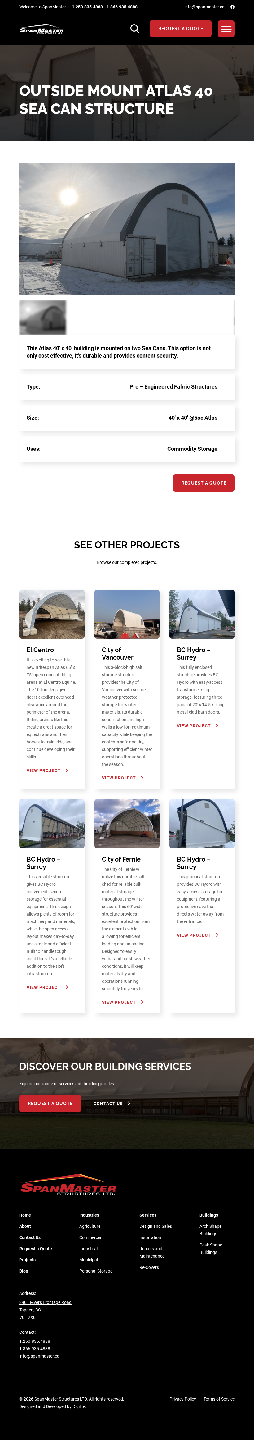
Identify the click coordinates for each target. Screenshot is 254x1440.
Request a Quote (35, 1248)
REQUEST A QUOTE (50, 1103)
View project (44, 770)
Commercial (90, 1237)
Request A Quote (180, 28)
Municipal (88, 1259)
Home (25, 1215)
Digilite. (79, 1406)
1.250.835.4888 (87, 6)
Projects (27, 1259)
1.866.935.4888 (122, 6)
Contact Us (108, 1103)
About (25, 1226)
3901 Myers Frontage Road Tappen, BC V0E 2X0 (45, 1310)
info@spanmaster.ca (204, 6)
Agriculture (89, 1226)
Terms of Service (219, 1399)
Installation (150, 1237)
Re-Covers (149, 1267)
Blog (23, 1271)
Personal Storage (95, 1271)
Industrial (88, 1248)
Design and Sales (155, 1226)
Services (147, 1215)
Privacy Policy (182, 1399)
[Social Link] (232, 6)
